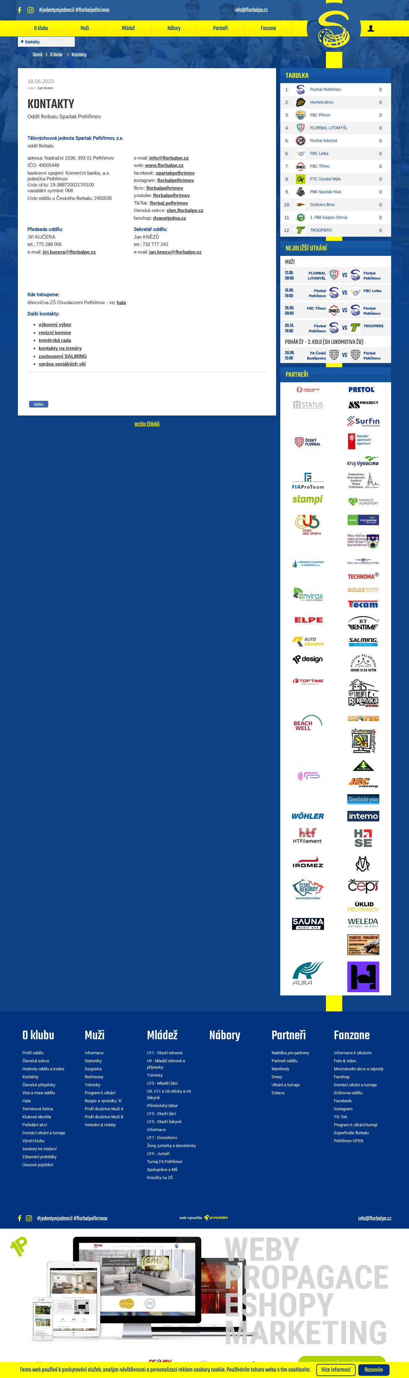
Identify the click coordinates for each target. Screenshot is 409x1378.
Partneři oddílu (284, 1060)
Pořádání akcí (34, 1124)
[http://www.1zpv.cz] (308, 563)
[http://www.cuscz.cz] (308, 524)
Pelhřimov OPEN (348, 1140)
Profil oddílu (32, 1052)
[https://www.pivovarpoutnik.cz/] (363, 662)
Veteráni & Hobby (100, 1124)
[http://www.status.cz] (308, 405)
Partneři (220, 28)
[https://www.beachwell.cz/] (308, 722)
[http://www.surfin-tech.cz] (363, 421)
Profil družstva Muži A (104, 1108)
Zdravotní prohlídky (39, 1156)
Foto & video (345, 1060)
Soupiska (93, 1068)
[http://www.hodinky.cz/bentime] (363, 622)
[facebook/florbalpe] (20, 10)
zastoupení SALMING (63, 356)
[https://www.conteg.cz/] (363, 717)
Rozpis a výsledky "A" (103, 1100)
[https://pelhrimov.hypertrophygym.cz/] (363, 976)
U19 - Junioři (158, 1153)
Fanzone (268, 28)
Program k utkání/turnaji (355, 1124)
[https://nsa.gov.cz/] (363, 441)
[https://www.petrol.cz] (363, 389)
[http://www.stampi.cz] (308, 499)
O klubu (41, 28)
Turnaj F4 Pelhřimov (164, 1161)
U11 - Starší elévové (164, 1052)
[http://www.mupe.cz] (363, 480)
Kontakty (30, 1076)
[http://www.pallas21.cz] (363, 560)
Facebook (343, 1100)
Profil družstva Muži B (104, 1116)
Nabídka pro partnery (290, 1052)
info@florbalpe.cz (169, 158)
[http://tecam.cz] (363, 603)
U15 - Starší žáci (161, 1113)
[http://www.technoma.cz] (363, 575)
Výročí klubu (33, 1140)
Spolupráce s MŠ (162, 1169)
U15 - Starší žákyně (164, 1121)
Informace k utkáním (353, 1052)
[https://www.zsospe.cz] (363, 740)
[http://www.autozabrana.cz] (308, 641)
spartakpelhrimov (175, 173)
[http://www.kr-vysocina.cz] (363, 460)
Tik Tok (340, 1116)
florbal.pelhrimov (169, 203)
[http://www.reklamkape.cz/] (363, 692)
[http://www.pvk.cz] (308, 389)
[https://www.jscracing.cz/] (363, 782)
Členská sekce (35, 1060)
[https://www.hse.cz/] (363, 838)
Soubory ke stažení (39, 1148)
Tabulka (297, 76)
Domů (37, 55)
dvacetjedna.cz (169, 218)
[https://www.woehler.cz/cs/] (308, 815)
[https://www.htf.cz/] (308, 835)
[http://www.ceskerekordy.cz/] (308, 888)
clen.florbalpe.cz (185, 210)
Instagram (343, 1108)
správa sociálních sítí (62, 364)
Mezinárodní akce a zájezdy (358, 1068)
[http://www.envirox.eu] (308, 594)
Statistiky (93, 1060)
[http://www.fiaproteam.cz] (308, 480)
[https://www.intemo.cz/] (363, 815)
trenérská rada (55, 340)
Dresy (277, 1076)
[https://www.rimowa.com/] (363, 863)
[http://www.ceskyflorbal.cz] (308, 441)
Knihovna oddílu (348, 1092)
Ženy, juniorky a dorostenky (171, 1145)
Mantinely (280, 1068)
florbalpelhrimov (175, 180)
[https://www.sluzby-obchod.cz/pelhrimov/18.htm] (363, 944)
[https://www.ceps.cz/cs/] (363, 886)
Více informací (336, 1370)
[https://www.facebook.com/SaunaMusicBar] (308, 923)
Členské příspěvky (38, 1084)
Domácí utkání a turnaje (43, 1132)
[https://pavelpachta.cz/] (363, 764)
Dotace (278, 1092)
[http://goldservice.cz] (363, 589)
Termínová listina (37, 1108)
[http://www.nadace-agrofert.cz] (363, 501)
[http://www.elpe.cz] (308, 620)
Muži (85, 28)
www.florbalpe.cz (164, 165)
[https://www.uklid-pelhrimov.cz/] (363, 905)
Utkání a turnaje (286, 1084)
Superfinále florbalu (351, 1132)
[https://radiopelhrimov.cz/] (308, 775)
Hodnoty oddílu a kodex (43, 1068)
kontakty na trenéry (60, 348)
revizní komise (55, 332)
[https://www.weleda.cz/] (363, 922)
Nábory (174, 28)
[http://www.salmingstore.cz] (363, 642)
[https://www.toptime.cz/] (308, 681)
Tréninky (92, 1084)
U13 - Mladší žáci (162, 1083)
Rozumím (374, 1370)
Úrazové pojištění (37, 1164)
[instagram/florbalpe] (32, 10)
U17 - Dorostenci (162, 1137)
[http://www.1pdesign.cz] (308, 659)
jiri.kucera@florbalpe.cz (69, 252)
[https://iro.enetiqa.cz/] (308, 861)
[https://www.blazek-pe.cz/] (363, 798)
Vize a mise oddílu (38, 1092)
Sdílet (38, 404)
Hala (26, 1100)
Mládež (128, 28)
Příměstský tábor (162, 1105)
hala (121, 302)
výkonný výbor (55, 324)
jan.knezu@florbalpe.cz (175, 252)
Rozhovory (94, 1076)
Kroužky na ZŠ (160, 1177)
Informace (94, 1052)
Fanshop (342, 1076)
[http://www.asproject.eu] (363, 404)
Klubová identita (36, 1116)
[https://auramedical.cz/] (308, 973)
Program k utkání (100, 1092)
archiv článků (147, 424)
